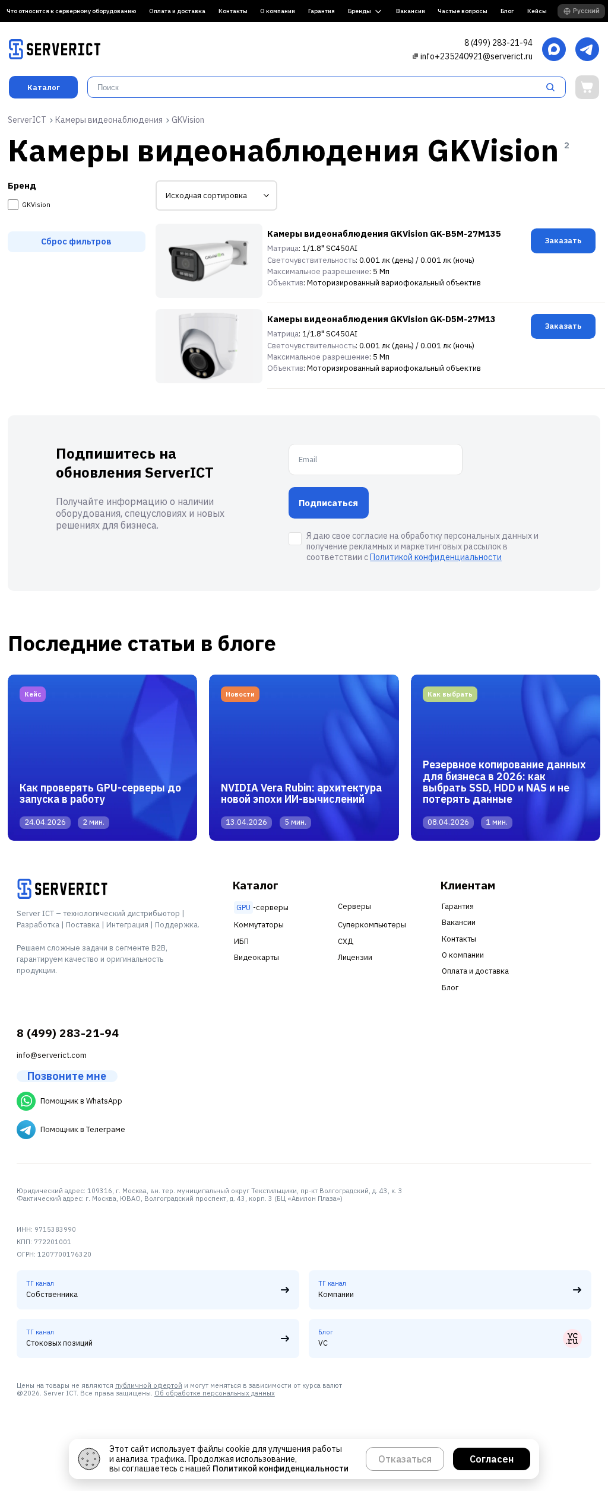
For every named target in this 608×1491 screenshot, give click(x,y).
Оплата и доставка (177, 11)
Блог (507, 11)
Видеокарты (256, 957)
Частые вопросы (462, 11)
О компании (277, 11)
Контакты (233, 11)
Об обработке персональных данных (214, 1393)
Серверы (354, 906)
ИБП (241, 941)
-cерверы (262, 907)
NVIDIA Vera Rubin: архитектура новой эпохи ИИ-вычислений (301, 793)
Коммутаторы (259, 925)
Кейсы (537, 11)
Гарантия (321, 11)
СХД (345, 941)
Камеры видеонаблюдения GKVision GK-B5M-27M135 (384, 233)
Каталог (43, 87)
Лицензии (355, 957)
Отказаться (405, 1459)
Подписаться (328, 502)
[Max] (554, 50)
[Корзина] (587, 87)
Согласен (492, 1459)
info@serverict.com (52, 1055)
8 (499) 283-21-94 (498, 42)
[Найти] (554, 87)
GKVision (36, 205)
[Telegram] (587, 50)
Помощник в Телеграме (82, 1129)
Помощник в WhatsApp (81, 1101)
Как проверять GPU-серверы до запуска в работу (100, 793)
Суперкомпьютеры (372, 925)
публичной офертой (148, 1385)
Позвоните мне (66, 1076)
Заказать (563, 241)
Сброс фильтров (76, 241)
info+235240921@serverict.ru (476, 56)
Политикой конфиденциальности (436, 557)
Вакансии (410, 11)
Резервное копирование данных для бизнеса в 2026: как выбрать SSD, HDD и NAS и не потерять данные (504, 782)
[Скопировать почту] (415, 56)
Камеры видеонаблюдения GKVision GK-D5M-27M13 (381, 319)
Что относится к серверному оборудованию (71, 11)
